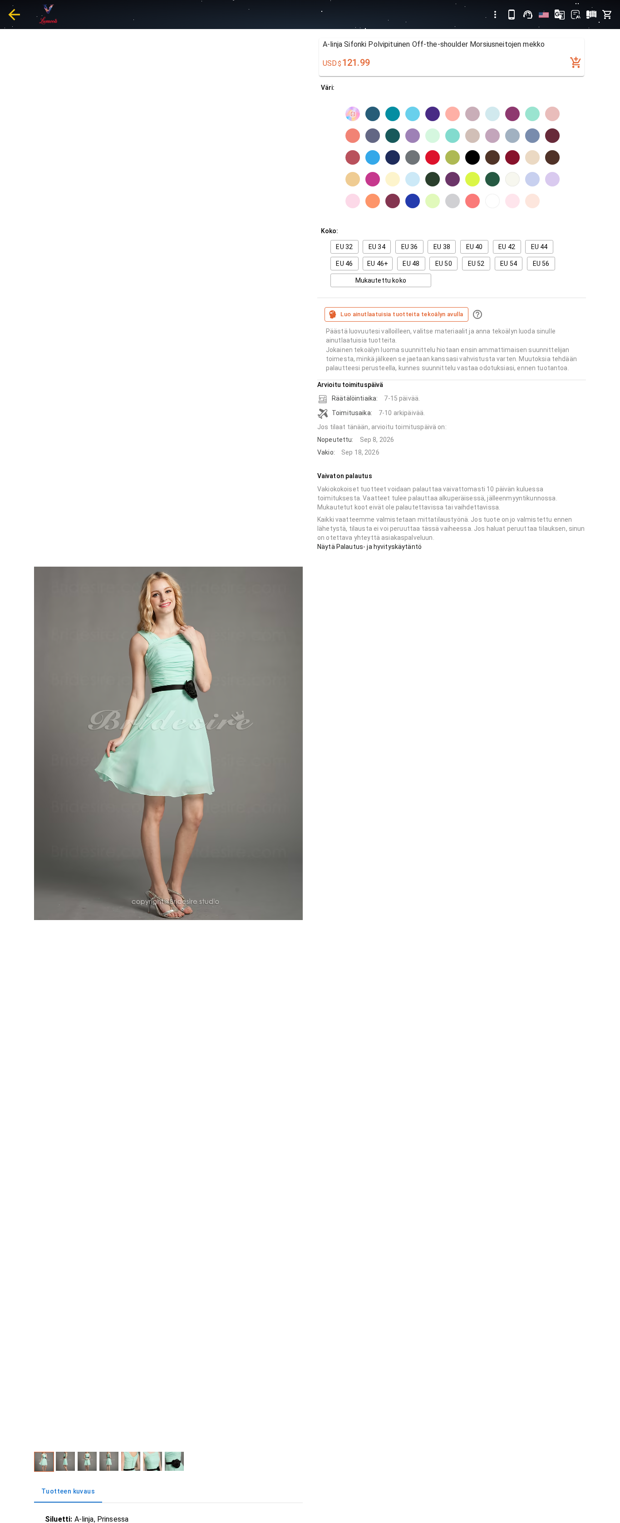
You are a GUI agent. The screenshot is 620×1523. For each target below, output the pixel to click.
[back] (14, 14)
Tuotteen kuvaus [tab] (68, 1491)
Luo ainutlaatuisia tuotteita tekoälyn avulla (401, 314)
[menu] (495, 14)
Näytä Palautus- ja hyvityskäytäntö (369, 546)
